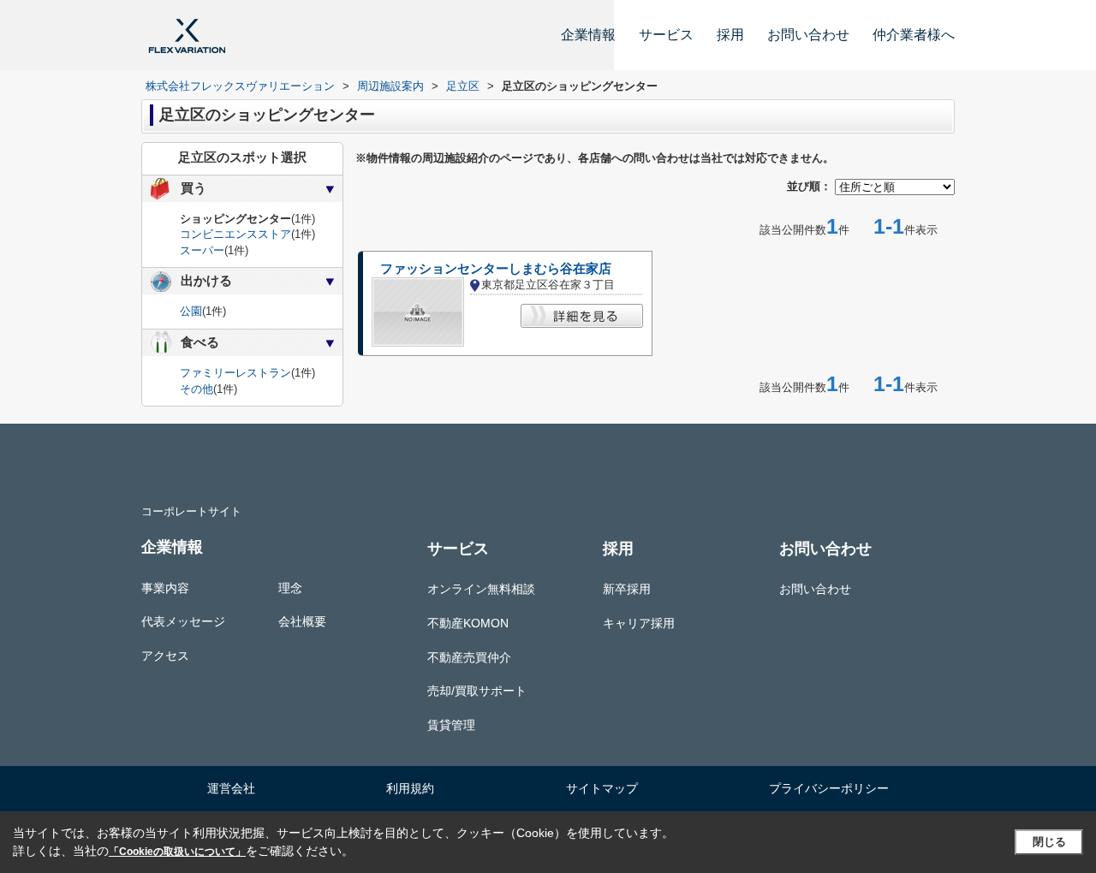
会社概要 (302, 621)
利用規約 (410, 788)
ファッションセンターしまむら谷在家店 (495, 269)
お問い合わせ (808, 34)
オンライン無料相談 (481, 589)
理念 (290, 588)
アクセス (165, 655)
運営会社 (231, 788)
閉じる (1049, 841)
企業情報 (588, 34)
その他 (196, 389)
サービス (666, 34)
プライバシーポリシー (829, 788)
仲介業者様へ (914, 34)
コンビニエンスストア (235, 234)
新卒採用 (627, 589)
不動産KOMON (468, 623)
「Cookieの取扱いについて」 (177, 852)
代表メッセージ (183, 621)
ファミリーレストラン (235, 372)
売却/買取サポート (477, 691)
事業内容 (165, 588)
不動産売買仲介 (469, 657)
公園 (191, 311)
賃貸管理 (451, 725)
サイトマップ (602, 788)
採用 (730, 34)
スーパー (202, 250)
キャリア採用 (639, 623)
